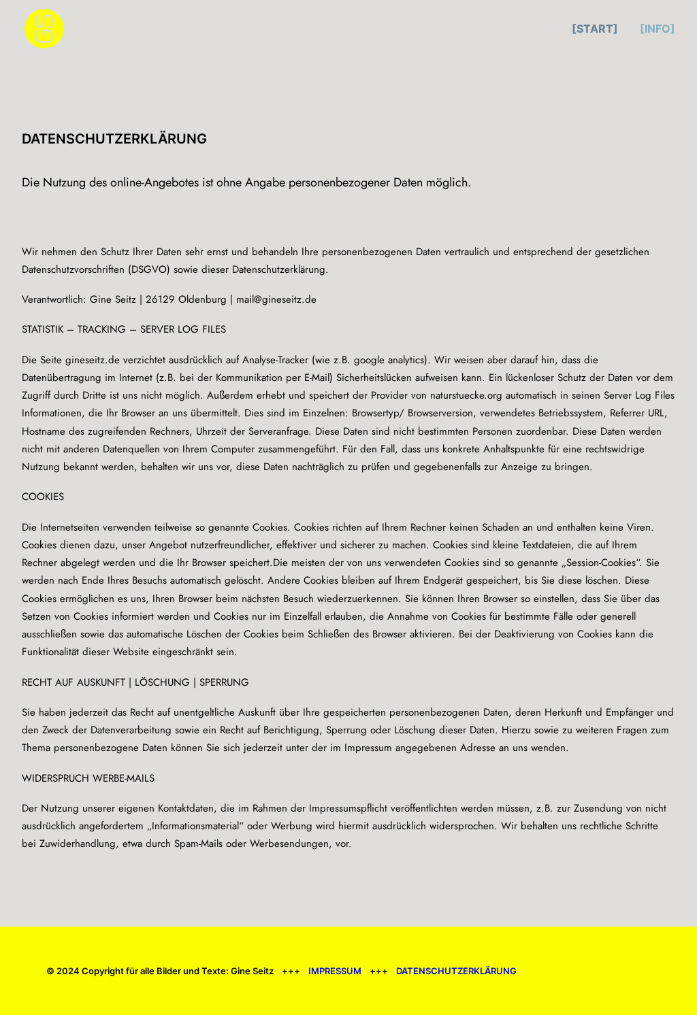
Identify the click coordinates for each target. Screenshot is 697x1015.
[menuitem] (600, 28)
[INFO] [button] (657, 28)
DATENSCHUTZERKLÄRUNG (456, 970)
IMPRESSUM (334, 970)
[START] (595, 28)
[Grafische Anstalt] (44, 28)
